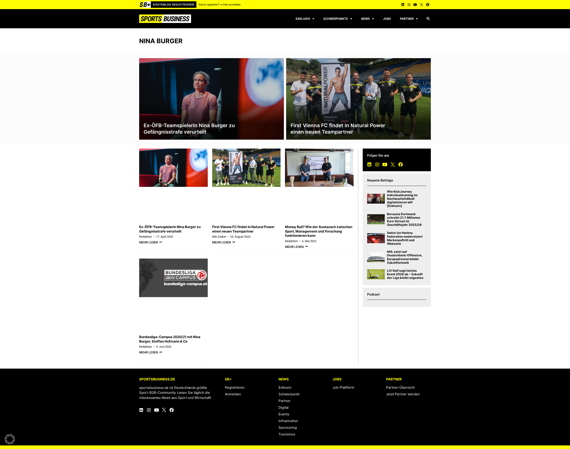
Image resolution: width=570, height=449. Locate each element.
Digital (284, 407)
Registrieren (234, 387)
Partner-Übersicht (400, 387)
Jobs (387, 18)
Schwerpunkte (335, 18)
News (365, 18)
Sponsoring (288, 427)
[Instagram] (409, 5)
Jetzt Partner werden (403, 394)
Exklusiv (303, 18)
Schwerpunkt (289, 394)
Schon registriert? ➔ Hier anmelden (220, 4)
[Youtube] (415, 5)
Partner (407, 18)
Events (284, 414)
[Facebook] (428, 5)
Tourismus (287, 434)
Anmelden (233, 394)
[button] (428, 19)
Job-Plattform (343, 387)
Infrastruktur (288, 421)
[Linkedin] (403, 5)
